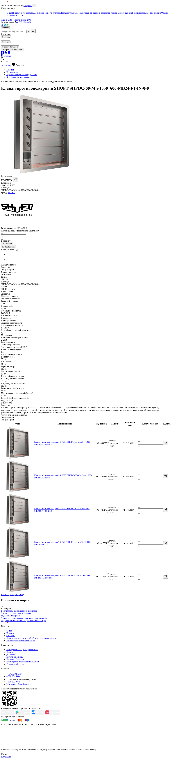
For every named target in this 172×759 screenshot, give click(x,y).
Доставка (64, 13)
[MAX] (2, 25)
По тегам (5, 42)
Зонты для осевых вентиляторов (16, 613)
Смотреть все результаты (12, 50)
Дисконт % (26, 20)
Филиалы (73, 13)
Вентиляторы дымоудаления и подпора (19, 611)
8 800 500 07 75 (13, 682)
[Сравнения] (2, 53)
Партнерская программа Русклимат (22, 662)
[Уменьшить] (2, 233)
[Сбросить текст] (28, 31)
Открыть (28, 5)
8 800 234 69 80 (24, 22)
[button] (86, 603)
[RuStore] (38, 714)
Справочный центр (15, 664)
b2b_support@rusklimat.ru (17, 684)
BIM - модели (14, 20)
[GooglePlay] (23, 714)
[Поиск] (33, 31)
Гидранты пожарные (10, 616)
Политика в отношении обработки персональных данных (105, 13)
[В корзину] (165, 443)
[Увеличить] (2, 239)
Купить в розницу (14, 657)
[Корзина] (9, 53)
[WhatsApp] (7, 25)
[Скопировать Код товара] (15, 179)
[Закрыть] (34, 5)
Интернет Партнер (15, 659)
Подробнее (6, 757)
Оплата (56, 13)
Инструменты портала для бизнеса (28, 13)
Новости (49, 13)
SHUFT (11, 192)
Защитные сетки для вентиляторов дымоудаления (24, 618)
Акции (4, 20)
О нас (9, 13)
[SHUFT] (17, 225)
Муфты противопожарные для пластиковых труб (23, 620)
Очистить (6, 37)
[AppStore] (8, 714)
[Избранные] (6, 53)
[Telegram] (5, 25)
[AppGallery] (52, 714)
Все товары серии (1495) (12, 594)
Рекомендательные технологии (146, 13)
